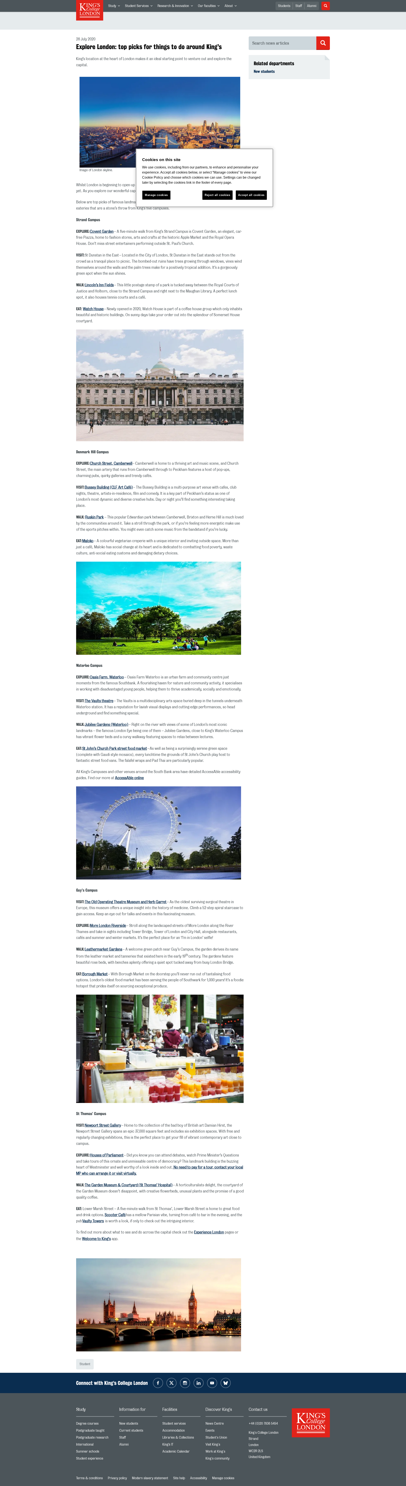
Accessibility (198, 1478)
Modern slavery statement (150, 1478)
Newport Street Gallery (103, 1126)
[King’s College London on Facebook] (158, 1383)
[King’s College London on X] (171, 1383)
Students (284, 6)
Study (115, 6)
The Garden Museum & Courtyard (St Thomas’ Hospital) (129, 1185)
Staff (298, 6)
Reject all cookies (217, 195)
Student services (181, 1424)
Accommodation (181, 1431)
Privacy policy (117, 1478)
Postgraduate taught (95, 1431)
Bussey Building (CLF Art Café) (109, 487)
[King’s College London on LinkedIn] (198, 1383)
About (232, 6)
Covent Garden (102, 232)
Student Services (140, 6)
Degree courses (95, 1424)
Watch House (93, 309)
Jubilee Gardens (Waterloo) (106, 725)
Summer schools (95, 1452)
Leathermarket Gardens (103, 949)
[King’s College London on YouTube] (212, 1383)
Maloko (87, 541)
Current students (138, 1431)
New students (264, 71)
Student (85, 1364)
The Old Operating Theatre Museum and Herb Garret (126, 902)
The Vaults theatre (99, 701)
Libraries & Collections (181, 1438)
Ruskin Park (94, 517)
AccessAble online (129, 778)
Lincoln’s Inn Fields (99, 285)
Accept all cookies (251, 195)
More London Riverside (108, 926)
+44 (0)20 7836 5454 (263, 1423)
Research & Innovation (176, 6)
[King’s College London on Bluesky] (226, 1383)
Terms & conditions (89, 1478)
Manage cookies (223, 1478)
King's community (225, 1459)
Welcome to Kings (96, 1239)
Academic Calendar (181, 1452)
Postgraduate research (95, 1438)
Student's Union (225, 1438)
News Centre (225, 1424)
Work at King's (225, 1452)
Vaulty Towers (93, 1221)
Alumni (311, 6)
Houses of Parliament (106, 1155)
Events (225, 1431)
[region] (204, 178)
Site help (179, 1478)
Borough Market (95, 974)
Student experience (95, 1459)
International (95, 1445)
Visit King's (225, 1445)
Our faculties (210, 6)
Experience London (209, 1232)
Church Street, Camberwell (111, 464)
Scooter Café (115, 1215)
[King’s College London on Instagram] (185, 1383)
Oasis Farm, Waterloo (107, 677)
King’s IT (181, 1445)
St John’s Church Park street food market (114, 749)
